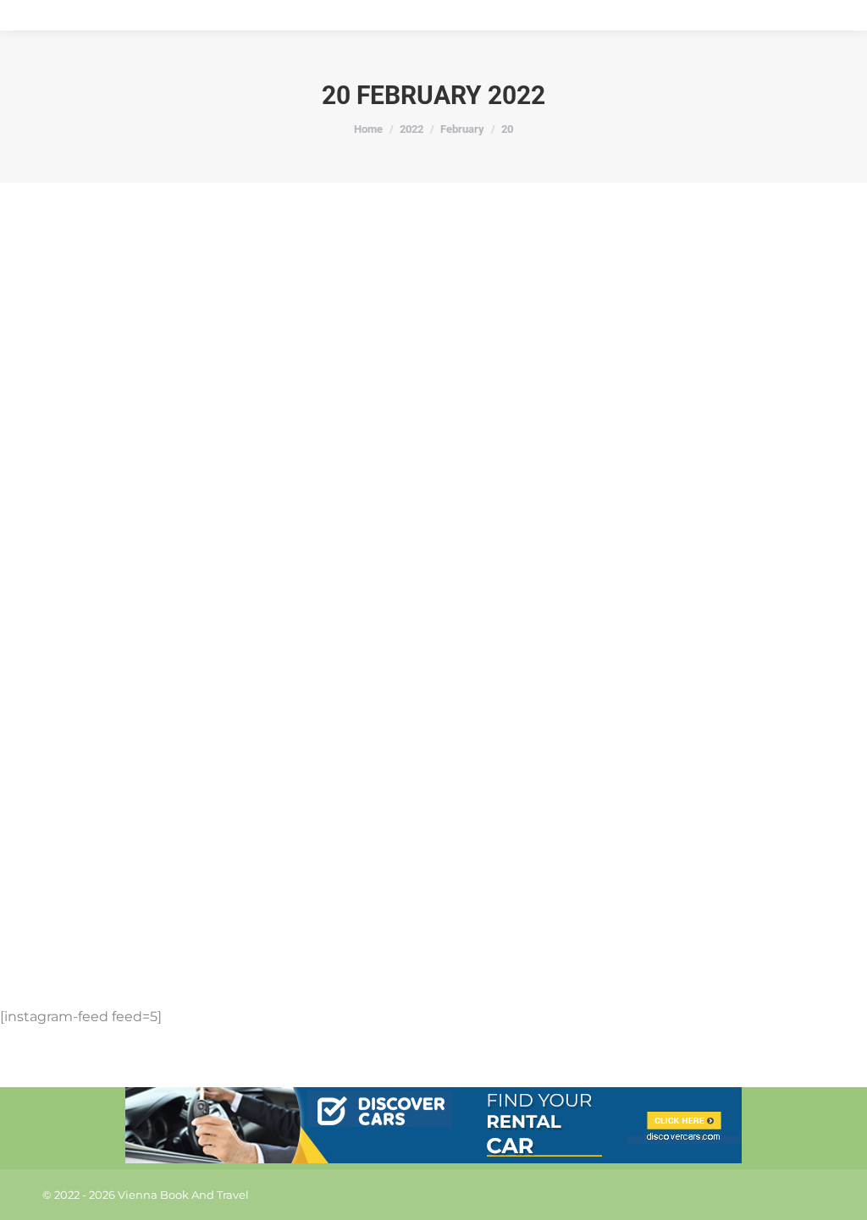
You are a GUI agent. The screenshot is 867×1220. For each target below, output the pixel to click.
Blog (121, 908)
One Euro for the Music (150, 879)
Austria (83, 908)
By (168, 908)
